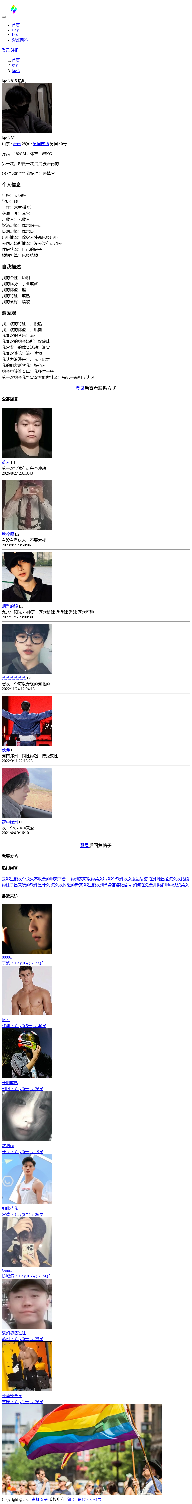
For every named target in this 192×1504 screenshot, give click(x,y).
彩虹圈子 (40, 1499)
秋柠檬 (8, 534)
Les (15, 34)
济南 (17, 144)
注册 (15, 50)
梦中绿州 (10, 822)
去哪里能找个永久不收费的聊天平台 (34, 879)
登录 (6, 50)
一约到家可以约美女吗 (87, 879)
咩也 (16, 71)
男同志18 (41, 144)
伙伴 (6, 750)
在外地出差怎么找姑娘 (169, 879)
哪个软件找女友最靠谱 (128, 879)
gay (15, 65)
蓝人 (6, 462)
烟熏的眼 (10, 606)
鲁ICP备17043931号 (85, 1499)
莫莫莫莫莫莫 (14, 678)
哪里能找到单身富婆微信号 (108, 885)
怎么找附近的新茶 (67, 885)
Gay (15, 30)
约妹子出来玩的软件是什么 (26, 885)
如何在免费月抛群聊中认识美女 (161, 885)
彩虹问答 (20, 40)
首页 (16, 25)
